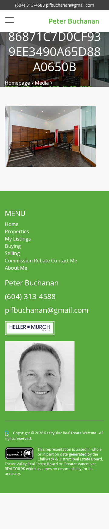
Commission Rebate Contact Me (41, 260)
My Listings (18, 238)
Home (11, 224)
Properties (17, 231)
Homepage (17, 82)
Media (42, 82)
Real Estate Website (80, 433)
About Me (16, 267)
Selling (12, 253)
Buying (13, 246)
